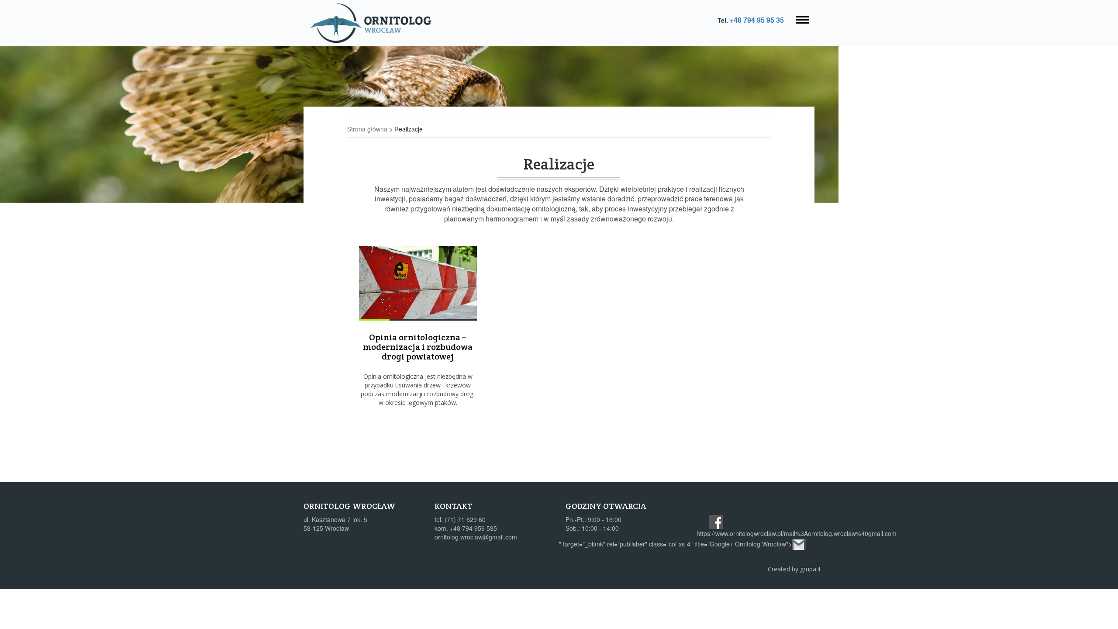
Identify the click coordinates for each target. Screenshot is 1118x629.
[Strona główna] (374, 23)
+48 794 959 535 (473, 528)
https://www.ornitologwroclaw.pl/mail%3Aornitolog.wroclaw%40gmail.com (797, 533)
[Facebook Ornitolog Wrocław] (716, 522)
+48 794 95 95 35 (757, 20)
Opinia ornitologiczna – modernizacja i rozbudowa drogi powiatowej (418, 347)
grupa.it (810, 569)
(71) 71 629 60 (465, 519)
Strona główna (367, 128)
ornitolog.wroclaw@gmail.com (476, 536)
